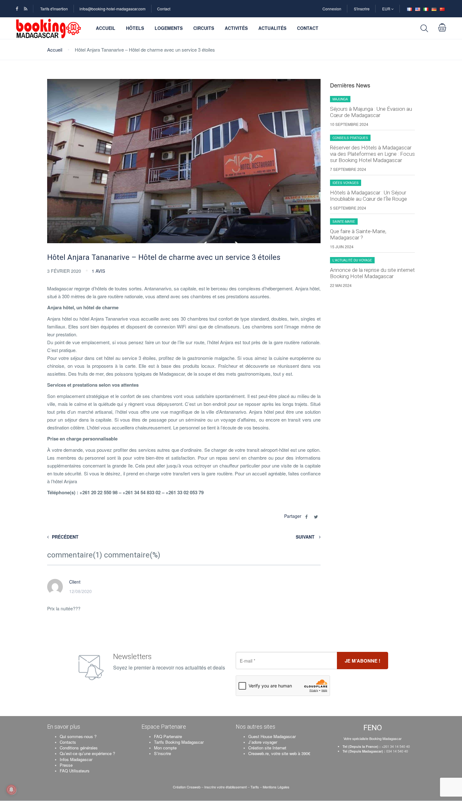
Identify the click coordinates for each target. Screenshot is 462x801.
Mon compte (165, 748)
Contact (163, 8)
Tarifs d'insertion (54, 8)
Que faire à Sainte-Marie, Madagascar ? (358, 234)
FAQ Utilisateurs (75, 771)
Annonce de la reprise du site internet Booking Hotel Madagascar (372, 273)
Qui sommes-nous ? (78, 736)
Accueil (105, 28)
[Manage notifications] (11, 790)
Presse (66, 765)
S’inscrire (162, 753)
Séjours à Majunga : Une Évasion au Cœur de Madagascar (371, 112)
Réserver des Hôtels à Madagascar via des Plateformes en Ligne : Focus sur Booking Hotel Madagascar (372, 153)
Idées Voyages (346, 183)
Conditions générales (79, 748)
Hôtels (135, 28)
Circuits (203, 28)
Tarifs (254, 786)
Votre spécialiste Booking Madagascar (373, 738)
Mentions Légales (276, 786)
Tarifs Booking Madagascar (179, 742)
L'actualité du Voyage (352, 260)
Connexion (331, 8)
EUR (386, 8)
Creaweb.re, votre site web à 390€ (279, 753)
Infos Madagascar (76, 759)
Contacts (68, 742)
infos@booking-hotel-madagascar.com (113, 8)
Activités (236, 28)
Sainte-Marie (344, 221)
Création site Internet (267, 748)
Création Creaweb (187, 786)
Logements (169, 28)
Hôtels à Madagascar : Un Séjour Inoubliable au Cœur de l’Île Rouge (368, 195)
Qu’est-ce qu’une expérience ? (87, 753)
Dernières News (350, 85)
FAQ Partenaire (168, 736)
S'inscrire (362, 8)
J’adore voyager (262, 742)
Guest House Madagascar (272, 736)
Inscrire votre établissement (225, 786)
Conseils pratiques (350, 138)
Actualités (272, 28)
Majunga (340, 99)
